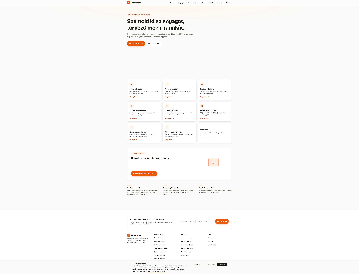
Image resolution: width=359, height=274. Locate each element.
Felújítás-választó (186, 252)
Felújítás (220, 3)
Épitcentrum (134, 3)
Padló (195, 3)
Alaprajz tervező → (136, 43)
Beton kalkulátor (154, 43)
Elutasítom (199, 264)
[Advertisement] (179, 66)
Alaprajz (181, 3)
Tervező (172, 3)
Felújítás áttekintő (186, 241)
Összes (228, 3)
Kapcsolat (211, 241)
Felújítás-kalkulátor (160, 255)
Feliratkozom (222, 221)
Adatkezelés (212, 245)
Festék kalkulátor (159, 245)
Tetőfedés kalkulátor (160, 248)
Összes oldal (185, 255)
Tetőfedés (210, 3)
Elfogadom (222, 264)
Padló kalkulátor (159, 241)
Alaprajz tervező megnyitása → (144, 173)
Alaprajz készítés (186, 238)
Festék (202, 3)
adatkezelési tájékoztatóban (156, 271)
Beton (188, 3)
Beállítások (210, 264)
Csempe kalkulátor (160, 252)
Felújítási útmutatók (187, 248)
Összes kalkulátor (159, 258)
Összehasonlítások (187, 245)
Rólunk (210, 238)
